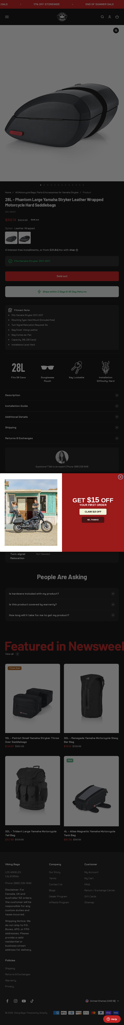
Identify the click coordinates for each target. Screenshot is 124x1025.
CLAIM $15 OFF (93, 511)
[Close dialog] (120, 477)
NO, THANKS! (93, 520)
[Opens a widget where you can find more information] (112, 1019)
